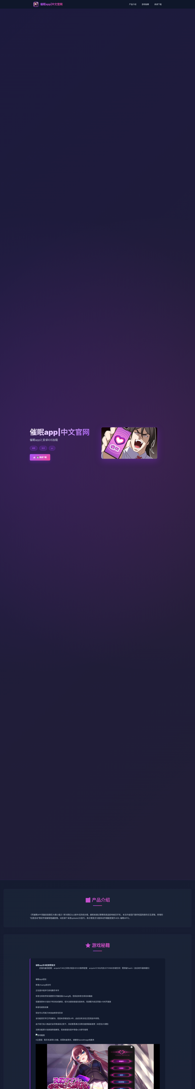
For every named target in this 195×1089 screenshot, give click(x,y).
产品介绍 (132, 4)
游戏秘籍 (145, 4)
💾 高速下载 (42, 457)
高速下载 (158, 4)
